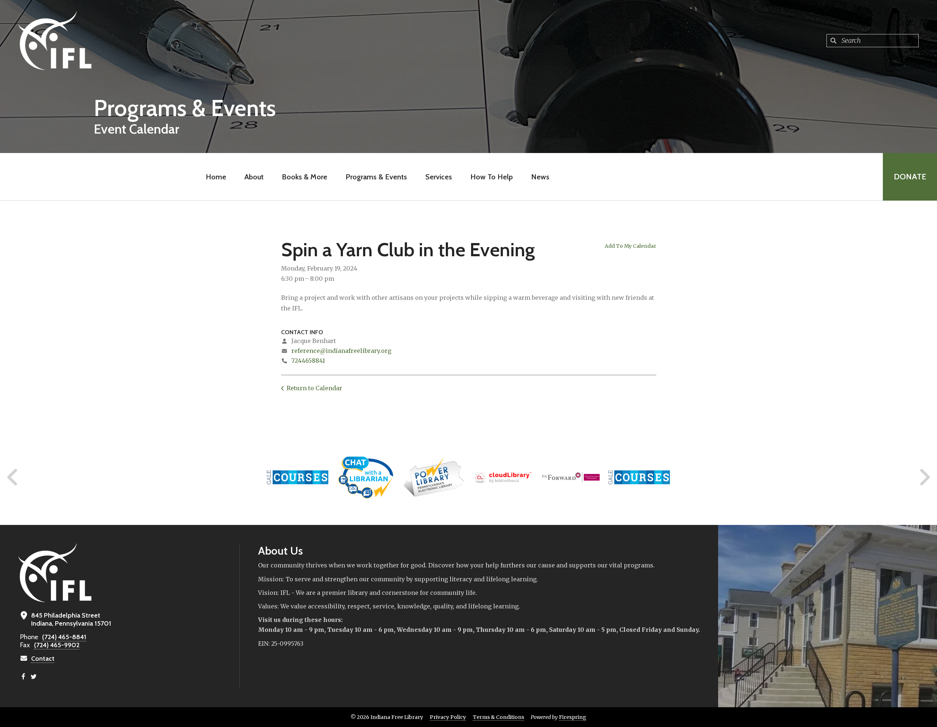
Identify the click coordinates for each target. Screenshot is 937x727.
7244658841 (308, 360)
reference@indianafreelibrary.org (341, 350)
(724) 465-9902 (56, 645)
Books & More (304, 176)
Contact (43, 659)
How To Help (491, 176)
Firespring (572, 717)
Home (216, 176)
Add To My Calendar (630, 246)
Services (438, 176)
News (540, 176)
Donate (910, 177)
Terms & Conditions (498, 717)
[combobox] (872, 40)
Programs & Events (376, 176)
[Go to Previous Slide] (13, 477)
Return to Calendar (314, 388)
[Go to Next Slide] (924, 477)
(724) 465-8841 (64, 637)
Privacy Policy (448, 717)
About (254, 176)
